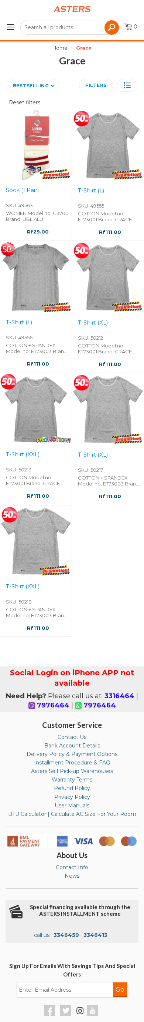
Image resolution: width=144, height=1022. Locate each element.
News (72, 876)
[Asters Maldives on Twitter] (66, 1014)
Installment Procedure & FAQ (72, 762)
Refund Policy (72, 788)
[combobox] (69, 27)
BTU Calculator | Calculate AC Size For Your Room (72, 814)
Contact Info (72, 867)
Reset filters (24, 102)
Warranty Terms (72, 779)
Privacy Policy (72, 797)
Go (120, 989)
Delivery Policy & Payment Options (72, 754)
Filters (96, 85)
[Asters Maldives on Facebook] (50, 1014)
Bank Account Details (72, 745)
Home (60, 48)
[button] (127, 85)
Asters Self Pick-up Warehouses (72, 771)
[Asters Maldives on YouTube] (93, 1014)
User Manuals (72, 805)
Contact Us (72, 737)
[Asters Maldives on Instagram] (80, 1012)
